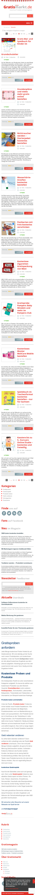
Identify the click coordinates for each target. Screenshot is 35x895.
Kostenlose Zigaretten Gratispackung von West (24, 265)
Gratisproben (7, 489)
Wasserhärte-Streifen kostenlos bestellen (24, 181)
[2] (9, 77)
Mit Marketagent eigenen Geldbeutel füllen (16, 549)
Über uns (5, 862)
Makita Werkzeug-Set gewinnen (12, 615)
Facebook (4, 513)
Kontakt (5, 867)
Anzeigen (7, 873)
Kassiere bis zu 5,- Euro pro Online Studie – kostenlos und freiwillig (25, 442)
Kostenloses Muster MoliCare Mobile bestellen (25, 352)
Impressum (6, 863)
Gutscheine (6, 500)
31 (16, 34)
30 (14, 34)
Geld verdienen (7, 496)
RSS (14, 513)
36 (29, 34)
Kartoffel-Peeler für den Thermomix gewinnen (17, 628)
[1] (8, 77)
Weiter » (32, 34)
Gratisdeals (6, 869)
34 (24, 34)
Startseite (13, 27)
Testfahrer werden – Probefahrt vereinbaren (16, 563)
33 (21, 34)
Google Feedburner (19, 513)
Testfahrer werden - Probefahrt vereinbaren (12, 853)
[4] (12, 77)
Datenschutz (6, 865)
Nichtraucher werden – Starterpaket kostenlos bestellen (24, 138)
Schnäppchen (7, 498)
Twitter (9, 513)
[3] (10, 77)
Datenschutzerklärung (13, 590)
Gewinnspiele (7, 491)
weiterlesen (19, 80)
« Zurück (7, 34)
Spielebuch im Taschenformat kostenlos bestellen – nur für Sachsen (25, 397)
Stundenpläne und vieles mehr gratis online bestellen (24, 94)
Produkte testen (7, 494)
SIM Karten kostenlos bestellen (12, 533)
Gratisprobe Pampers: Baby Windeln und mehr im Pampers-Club (24, 308)
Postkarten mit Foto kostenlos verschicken (25, 224)
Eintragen (7, 871)
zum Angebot (28, 80)
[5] (13, 77)
